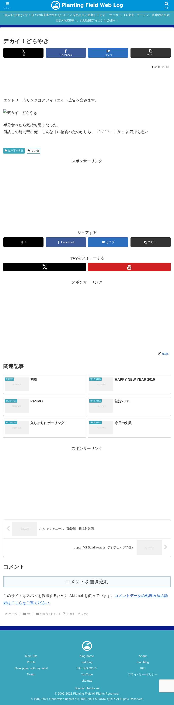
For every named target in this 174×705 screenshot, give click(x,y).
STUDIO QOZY (87, 668)
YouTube (87, 674)
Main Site (31, 656)
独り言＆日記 (15, 150)
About (143, 656)
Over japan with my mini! (31, 668)
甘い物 (35, 150)
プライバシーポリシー (143, 674)
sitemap (87, 680)
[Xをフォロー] (44, 267)
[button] (150, 53)
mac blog (143, 662)
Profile (31, 662)
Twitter (31, 674)
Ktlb (142, 668)
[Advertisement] (87, 81)
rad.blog (87, 662)
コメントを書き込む (87, 581)
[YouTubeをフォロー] (129, 267)
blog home (87, 656)
